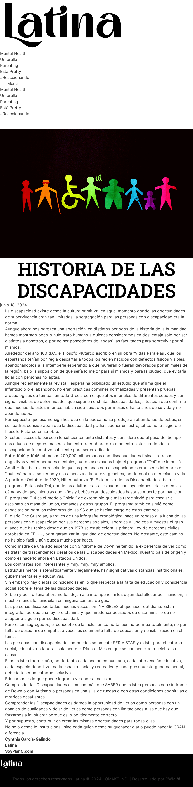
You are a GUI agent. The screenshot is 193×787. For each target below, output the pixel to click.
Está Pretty (10, 71)
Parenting (9, 65)
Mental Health (13, 53)
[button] (96, 83)
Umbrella (8, 59)
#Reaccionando (14, 77)
